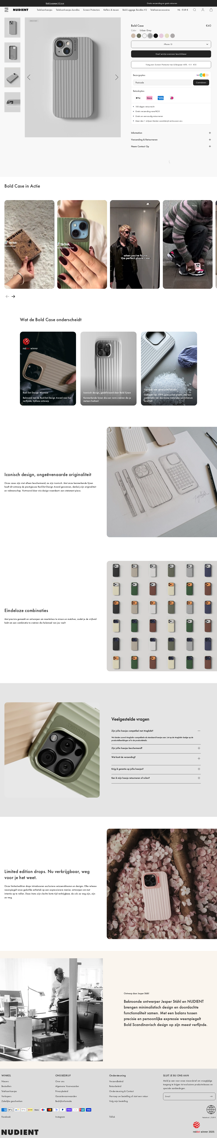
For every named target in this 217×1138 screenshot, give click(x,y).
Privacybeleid (61, 1091)
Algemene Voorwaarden (67, 1086)
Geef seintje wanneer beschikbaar (171, 54)
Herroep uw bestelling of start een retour (128, 1096)
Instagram (60, 1116)
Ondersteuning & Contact (121, 1091)
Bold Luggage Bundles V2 (135, 9)
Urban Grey (150, 36)
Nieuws (5, 1081)
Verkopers (6, 1096)
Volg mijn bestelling (118, 1101)
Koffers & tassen (111, 9)
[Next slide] (13, 296)
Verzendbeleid (116, 1081)
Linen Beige (133, 36)
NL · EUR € (183, 9)
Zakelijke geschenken (11, 1101)
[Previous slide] (7, 296)
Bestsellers (6, 1086)
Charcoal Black (156, 36)
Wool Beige (167, 36)
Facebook (6, 1116)
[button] (6, 9)
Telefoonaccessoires (160, 9)
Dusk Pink (161, 36)
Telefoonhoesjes (44, 9)
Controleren (201, 82)
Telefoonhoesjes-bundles (68, 9)
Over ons (60, 1081)
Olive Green (139, 36)
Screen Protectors (91, 9)
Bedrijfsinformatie (63, 1101)
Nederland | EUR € (209, 1117)
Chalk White (144, 36)
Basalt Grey (172, 36)
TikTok (112, 1116)
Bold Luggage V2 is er (55, 3)
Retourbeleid (115, 1086)
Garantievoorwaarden (66, 1096)
